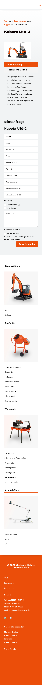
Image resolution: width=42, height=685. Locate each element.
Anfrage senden (27, 244)
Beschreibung (14, 64)
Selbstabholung (13, 205)
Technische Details (17, 69)
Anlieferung (11, 208)
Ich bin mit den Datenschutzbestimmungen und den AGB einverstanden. (19, 236)
